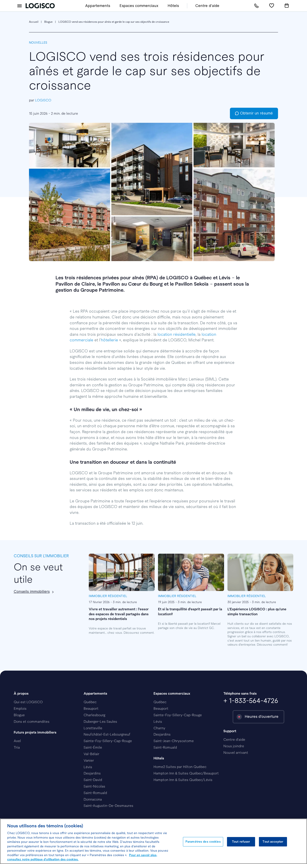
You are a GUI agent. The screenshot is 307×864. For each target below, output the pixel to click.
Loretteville (93, 728)
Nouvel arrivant (235, 752)
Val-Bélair (91, 754)
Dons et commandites (31, 721)
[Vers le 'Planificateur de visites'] (287, 6)
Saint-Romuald (95, 793)
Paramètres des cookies (203, 841)
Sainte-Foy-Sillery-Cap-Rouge (108, 741)
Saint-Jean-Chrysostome (174, 741)
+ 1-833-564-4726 (250, 700)
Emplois (20, 708)
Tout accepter (273, 841)
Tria (17, 747)
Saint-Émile (93, 747)
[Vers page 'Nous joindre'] (256, 5)
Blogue (48, 21)
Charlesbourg (94, 715)
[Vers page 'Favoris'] (271, 5)
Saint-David (93, 780)
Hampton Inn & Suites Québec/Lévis (183, 780)
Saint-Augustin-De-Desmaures (108, 806)
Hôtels (173, 6)
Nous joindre (233, 746)
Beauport (91, 708)
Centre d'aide (207, 6)
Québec (90, 702)
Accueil (33, 21)
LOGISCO (43, 100)
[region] (153, 841)
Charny (159, 728)
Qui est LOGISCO (28, 702)
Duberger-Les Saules (100, 721)
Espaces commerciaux (139, 6)
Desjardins (92, 773)
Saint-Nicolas (94, 786)
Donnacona (93, 799)
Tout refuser (241, 841)
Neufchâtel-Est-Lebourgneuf (107, 734)
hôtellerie (109, 340)
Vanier (89, 760)
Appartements (97, 6)
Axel (17, 741)
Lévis (88, 767)
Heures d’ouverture (261, 716)
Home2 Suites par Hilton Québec (180, 767)
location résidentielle (177, 334)
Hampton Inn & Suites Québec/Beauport (186, 773)
